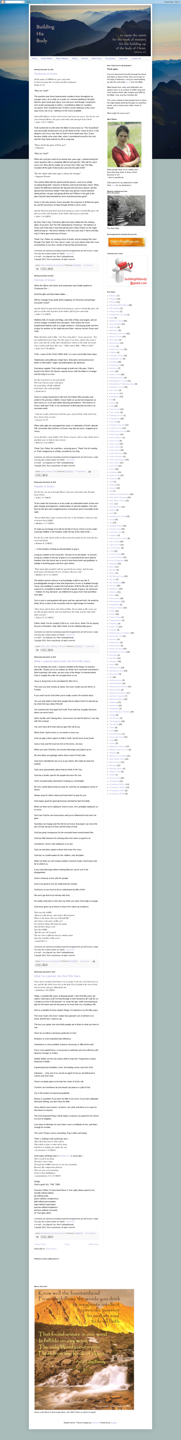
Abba (111, 318)
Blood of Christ (115, 337)
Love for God (114, 554)
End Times (113, 390)
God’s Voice (114, 463)
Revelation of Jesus (117, 652)
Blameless (113, 330)
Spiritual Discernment (118, 686)
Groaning (113, 478)
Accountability (115, 324)
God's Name (114, 447)
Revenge (113, 655)
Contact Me (136, 58)
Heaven (112, 488)
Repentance (114, 642)
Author (75, 58)
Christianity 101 (115, 359)
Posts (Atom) (51, 1249)
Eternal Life (114, 393)
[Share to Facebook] (49, 268)
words (127, 82)
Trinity (111, 727)
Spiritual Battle (115, 683)
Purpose (112, 630)
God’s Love (114, 444)
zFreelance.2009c (117, 790)
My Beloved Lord (47, 1233)
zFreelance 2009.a (117, 784)
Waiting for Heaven (117, 746)
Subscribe (123, 58)
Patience (113, 592)
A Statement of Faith (118, 315)
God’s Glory (114, 434)
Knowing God (55, 961)
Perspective (114, 604)
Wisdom (112, 753)
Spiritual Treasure (116, 696)
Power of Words (116, 608)
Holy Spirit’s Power (117, 501)
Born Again (114, 340)
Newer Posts (40, 1244)
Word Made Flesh (116, 759)
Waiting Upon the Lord (118, 750)
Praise (112, 611)
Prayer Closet (115, 617)
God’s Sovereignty (117, 460)
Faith (111, 406)
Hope (111, 504)
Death (111, 371)
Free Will (113, 422)
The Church (114, 718)
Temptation (114, 708)
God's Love (45, 961)
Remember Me (115, 636)
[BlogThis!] (44, 268)
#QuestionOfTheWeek (118, 305)
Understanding (115, 734)
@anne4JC (71, 254)
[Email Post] (37, 269)
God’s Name (114, 450)
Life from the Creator (118, 538)
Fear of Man (114, 412)
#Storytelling (114, 308)
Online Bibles (46, 58)
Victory (112, 743)
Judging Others (115, 526)
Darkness (113, 368)
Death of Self (114, 374)
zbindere (95, 1423)
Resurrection (114, 646)
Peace (112, 595)
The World (113, 724)
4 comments (80, 471)
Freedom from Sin (117, 425)
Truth (54, 471)
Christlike (113, 362)
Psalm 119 (113, 627)
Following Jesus (116, 415)
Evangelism (114, 397)
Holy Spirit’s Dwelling (118, 497)
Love (111, 551)
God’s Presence (116, 453)
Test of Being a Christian (56, 646)
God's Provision (116, 456)
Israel (111, 519)
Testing (112, 715)
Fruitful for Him (115, 428)
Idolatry (112, 510)
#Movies (112, 296)
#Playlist (112, 299)
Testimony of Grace (45, 73)
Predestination (115, 620)
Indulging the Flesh (117, 516)
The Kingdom (115, 721)
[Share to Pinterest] (52, 268)
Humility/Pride (115, 507)
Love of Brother (115, 557)
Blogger (114, 1423)
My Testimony (58, 265)
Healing (49, 265)
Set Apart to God (116, 671)
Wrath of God (115, 772)
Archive (85, 58)
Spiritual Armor (115, 680)
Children (112, 352)
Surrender (113, 705)
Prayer (49, 471)
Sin (110, 677)
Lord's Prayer (115, 548)
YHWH (112, 775)
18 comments (90, 1233)
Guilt (111, 482)
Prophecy (113, 623)
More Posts (96, 58)
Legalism (113, 535)
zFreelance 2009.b (117, 787)
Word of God (114, 762)
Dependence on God (118, 381)
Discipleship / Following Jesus (121, 384)
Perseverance (115, 601)
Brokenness (114, 343)
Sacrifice (113, 658)
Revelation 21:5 (64, 1156)
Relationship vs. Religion (119, 633)
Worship (112, 765)
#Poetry (112, 302)
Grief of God (114, 475)
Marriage (113, 564)
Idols (111, 513)
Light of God (114, 545)
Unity (111, 740)
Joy (110, 523)
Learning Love (115, 532)
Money (112, 573)
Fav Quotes (110, 58)
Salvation (113, 661)
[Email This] (42, 268)
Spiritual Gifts (115, 690)
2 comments (89, 646)
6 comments (85, 961)
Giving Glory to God (117, 431)
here (113, 185)
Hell (111, 491)
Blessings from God (117, 333)
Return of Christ (116, 649)
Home (34, 58)
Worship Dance (115, 768)
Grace (43, 265)
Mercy (112, 567)
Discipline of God (116, 387)
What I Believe (62, 58)
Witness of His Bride (117, 756)
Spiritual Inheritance (117, 693)
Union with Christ (116, 737)
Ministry (112, 570)
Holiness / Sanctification (119, 494)
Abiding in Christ (116, 321)
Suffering (113, 702)
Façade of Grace (44, 486)
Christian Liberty (116, 355)
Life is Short (114, 541)
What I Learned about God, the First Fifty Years (62, 661)
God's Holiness (115, 437)
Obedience (114, 589)
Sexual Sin (113, 674)
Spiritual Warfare (116, 699)
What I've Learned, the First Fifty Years (57, 976)
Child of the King (116, 349)
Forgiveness (114, 419)
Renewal (113, 639)
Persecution (114, 598)
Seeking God (114, 668)
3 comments (88, 265)
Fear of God (114, 409)
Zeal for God (114, 778)
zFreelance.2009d (117, 794)
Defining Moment (116, 378)
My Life (112, 579)
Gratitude (113, 472)
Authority (113, 327)
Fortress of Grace (44, 280)
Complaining (114, 365)
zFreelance (114, 781)
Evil (110, 400)
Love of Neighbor (116, 560)
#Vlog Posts (114, 311)
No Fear (112, 586)
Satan (111, 664)
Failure (112, 403)
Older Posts (93, 1244)
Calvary (112, 346)
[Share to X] (47, 268)
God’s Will (113, 466)
